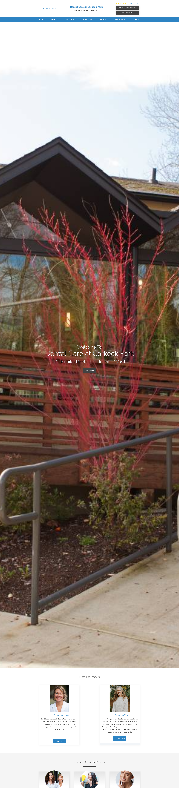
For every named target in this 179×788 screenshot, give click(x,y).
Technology (87, 20)
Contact (137, 20)
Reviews (103, 20)
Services (69, 20)
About (53, 20)
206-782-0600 (48, 8)
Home (41, 20)
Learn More (89, 370)
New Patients (120, 20)
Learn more (59, 741)
